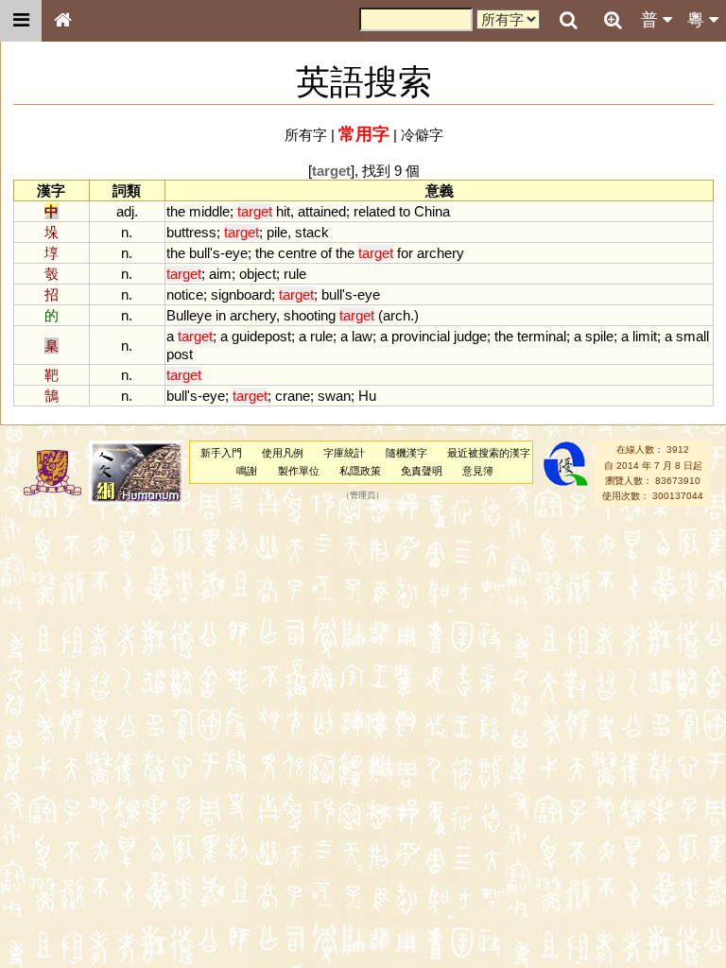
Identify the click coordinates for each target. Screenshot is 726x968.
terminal (541, 336)
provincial (420, 336)
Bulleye (189, 315)
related (374, 211)
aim (220, 274)
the (175, 211)
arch (396, 315)
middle (209, 211)
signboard (241, 294)
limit (644, 336)
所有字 (306, 135)
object (257, 274)
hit (283, 211)
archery (440, 253)
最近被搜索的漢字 (488, 452)
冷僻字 (422, 135)
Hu (367, 396)
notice (184, 294)
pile (277, 232)
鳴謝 (246, 470)
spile (599, 336)
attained (322, 211)
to (404, 211)
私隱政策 (360, 470)
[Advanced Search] (612, 20)
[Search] (568, 21)
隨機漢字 (406, 452)
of (326, 253)
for (405, 253)
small (692, 336)
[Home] (62, 21)
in (221, 315)
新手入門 (221, 452)
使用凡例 (282, 452)
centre (297, 253)
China (432, 211)
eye (236, 253)
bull (199, 253)
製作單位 (299, 470)
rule (295, 274)
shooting (310, 315)
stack (312, 232)
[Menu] (21, 21)
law (362, 336)
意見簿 (477, 470)
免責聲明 (421, 470)
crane (292, 396)
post (179, 354)
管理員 (362, 496)
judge (470, 336)
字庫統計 (344, 452)
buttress (191, 232)
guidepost (261, 336)
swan (334, 396)
